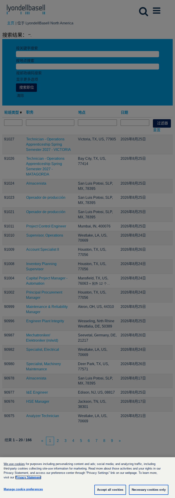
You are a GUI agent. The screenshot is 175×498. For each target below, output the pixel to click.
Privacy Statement (28, 477)
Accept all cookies (110, 489)
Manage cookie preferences (23, 489)
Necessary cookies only (149, 489)
